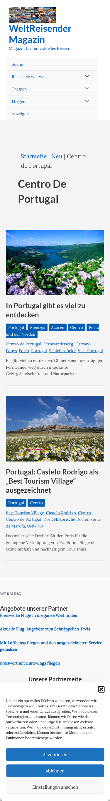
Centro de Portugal (23, 344)
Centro (76, 327)
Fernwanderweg (58, 344)
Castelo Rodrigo (61, 512)
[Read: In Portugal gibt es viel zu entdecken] (55, 262)
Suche (17, 64)
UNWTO (35, 526)
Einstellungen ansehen (55, 787)
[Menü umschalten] (85, 77)
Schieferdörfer (62, 350)
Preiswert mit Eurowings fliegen (30, 663)
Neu (56, 156)
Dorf (47, 519)
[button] (101, 689)
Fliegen (18, 101)
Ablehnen (55, 771)
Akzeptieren (55, 754)
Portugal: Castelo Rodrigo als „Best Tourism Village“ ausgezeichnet (52, 481)
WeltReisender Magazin (40, 33)
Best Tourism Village (25, 512)
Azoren (57, 327)
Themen (19, 89)
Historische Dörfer (71, 519)
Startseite (34, 156)
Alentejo (37, 327)
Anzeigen (20, 113)
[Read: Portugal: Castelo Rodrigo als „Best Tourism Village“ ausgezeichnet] (55, 428)
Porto (24, 350)
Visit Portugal (90, 350)
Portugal (16, 327)
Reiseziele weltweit (29, 76)
